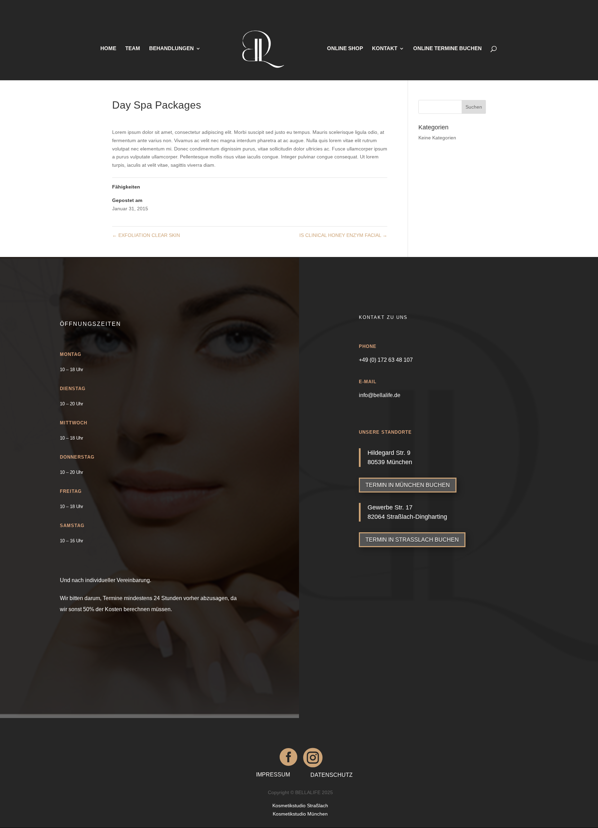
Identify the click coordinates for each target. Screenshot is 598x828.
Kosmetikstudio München (300, 814)
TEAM (132, 48)
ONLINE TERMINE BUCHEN (447, 48)
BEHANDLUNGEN (171, 48)
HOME (108, 48)
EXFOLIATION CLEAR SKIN (146, 235)
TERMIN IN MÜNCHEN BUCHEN (407, 485)
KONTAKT (384, 48)
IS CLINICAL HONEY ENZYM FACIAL (343, 235)
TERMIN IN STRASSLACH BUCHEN (412, 540)
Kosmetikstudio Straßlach (300, 805)
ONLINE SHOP (345, 48)
